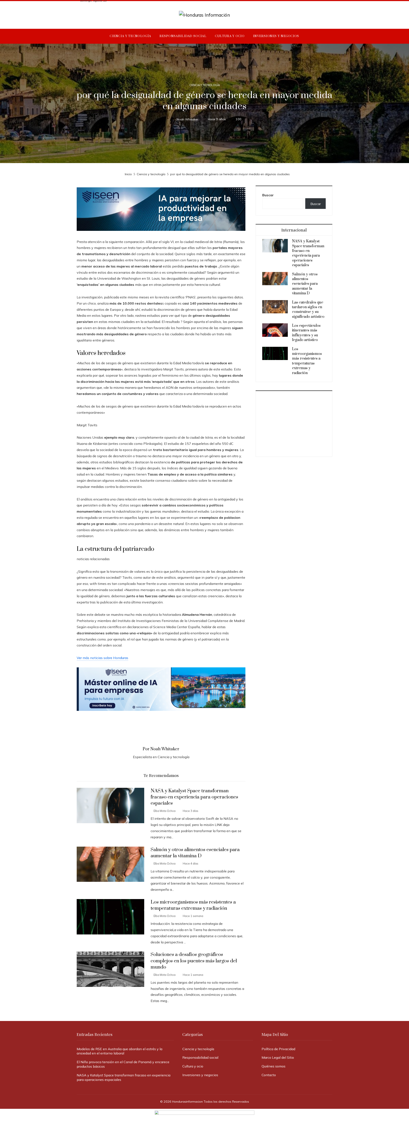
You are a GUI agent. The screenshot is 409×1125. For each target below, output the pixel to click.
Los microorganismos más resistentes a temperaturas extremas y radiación (193, 905)
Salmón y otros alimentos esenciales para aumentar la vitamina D (195, 853)
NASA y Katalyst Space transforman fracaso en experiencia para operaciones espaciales (194, 797)
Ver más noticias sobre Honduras (102, 658)
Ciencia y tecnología (204, 85)
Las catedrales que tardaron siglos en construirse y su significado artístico (308, 309)
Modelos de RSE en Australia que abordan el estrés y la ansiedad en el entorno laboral (119, 1051)
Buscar (268, 195)
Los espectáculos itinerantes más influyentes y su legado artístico (306, 332)
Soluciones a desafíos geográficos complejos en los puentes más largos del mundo (194, 960)
